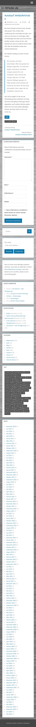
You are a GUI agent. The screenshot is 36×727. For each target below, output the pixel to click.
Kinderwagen (17, 296)
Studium (9, 352)
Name (6, 185)
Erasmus (8, 380)
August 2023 (10, 453)
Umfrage (8, 408)
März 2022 (9, 494)
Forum (20, 382)
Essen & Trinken (10, 382)
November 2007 (11, 682)
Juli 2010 (9, 608)
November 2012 (11, 559)
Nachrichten (23, 390)
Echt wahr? (8, 121)
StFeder (24, 22)
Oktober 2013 (10, 547)
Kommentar (8, 157)
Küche (8, 390)
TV (24, 406)
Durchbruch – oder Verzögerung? (16, 325)
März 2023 (9, 465)
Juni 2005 (9, 711)
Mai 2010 (9, 612)
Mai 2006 (9, 704)
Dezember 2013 (11, 542)
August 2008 (10, 661)
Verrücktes (9, 411)
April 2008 (9, 670)
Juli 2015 (9, 530)
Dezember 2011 (11, 583)
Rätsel (19, 398)
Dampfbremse (10, 323)
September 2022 (11, 479)
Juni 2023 (9, 458)
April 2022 (9, 492)
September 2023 (11, 450)
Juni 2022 (9, 487)
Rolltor (8, 313)
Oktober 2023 (10, 448)
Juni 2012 (9, 569)
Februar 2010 (10, 620)
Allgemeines (10, 340)
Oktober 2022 (10, 477)
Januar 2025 (10, 438)
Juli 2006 (9, 702)
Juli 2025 (9, 429)
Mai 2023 (9, 460)
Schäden (26, 398)
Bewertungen (9, 375)
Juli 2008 (9, 663)
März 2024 (9, 441)
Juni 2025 (9, 431)
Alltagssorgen (18, 372)
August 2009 (10, 632)
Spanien (17, 400)
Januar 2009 (10, 649)
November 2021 (11, 504)
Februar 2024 (10, 443)
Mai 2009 (9, 639)
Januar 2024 (10, 446)
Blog (7, 345)
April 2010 (9, 615)
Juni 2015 (9, 533)
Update (16, 408)
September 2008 (11, 658)
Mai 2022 (9, 489)
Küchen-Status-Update (17, 301)
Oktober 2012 (10, 562)
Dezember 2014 (11, 537)
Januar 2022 (10, 499)
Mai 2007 (9, 692)
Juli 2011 (9, 586)
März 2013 (9, 554)
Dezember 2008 (11, 651)
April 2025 (9, 436)
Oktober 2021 (10, 506)
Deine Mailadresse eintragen (12, 269)
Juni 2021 (9, 516)
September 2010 (11, 605)
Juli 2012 (9, 566)
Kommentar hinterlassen (12, 24)
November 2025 (11, 426)
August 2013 (10, 552)
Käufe (14, 121)
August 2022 (10, 482)
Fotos (27, 382)
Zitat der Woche (11, 360)
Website (6, 201)
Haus (7, 350)
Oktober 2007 (10, 685)
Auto (7, 117)
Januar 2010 (10, 622)
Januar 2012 (10, 581)
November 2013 (11, 545)
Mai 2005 (9, 714)
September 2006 (11, 697)
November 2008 (11, 653)
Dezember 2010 (11, 600)
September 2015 (11, 525)
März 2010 (9, 617)
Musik (14, 390)
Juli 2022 (9, 484)
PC (22, 393)
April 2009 (9, 641)
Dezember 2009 (11, 624)
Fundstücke (9, 385)
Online (17, 393)
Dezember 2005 (11, 707)
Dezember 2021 (11, 501)
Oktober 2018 (10, 521)
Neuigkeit (8, 393)
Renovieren (16, 395)
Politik (8, 395)
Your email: (7, 242)
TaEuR (25, 400)
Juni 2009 (9, 637)
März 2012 (9, 576)
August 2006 (10, 699)
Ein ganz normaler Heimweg (19, 293)
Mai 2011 (9, 591)
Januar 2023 (10, 470)
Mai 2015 (9, 535)
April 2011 (9, 593)
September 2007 (11, 687)
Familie (8, 348)
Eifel (28, 377)
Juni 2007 (9, 690)
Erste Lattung (10, 321)
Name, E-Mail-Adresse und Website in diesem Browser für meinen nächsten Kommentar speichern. (15, 212)
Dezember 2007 (11, 680)
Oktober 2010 (10, 603)
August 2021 (10, 511)
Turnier (18, 406)
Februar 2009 (10, 646)
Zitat (7, 413)
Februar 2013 (10, 557)
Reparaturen (10, 398)
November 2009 (11, 627)
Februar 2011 (10, 598)
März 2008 (9, 673)
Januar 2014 (10, 540)
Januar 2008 (10, 678)
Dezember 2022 (11, 472)
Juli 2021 (9, 513)
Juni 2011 (9, 588)
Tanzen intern (10, 357)
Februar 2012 (10, 579)
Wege (26, 411)
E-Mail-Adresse (9, 193)
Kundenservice (26, 388)
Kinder (16, 388)
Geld (17, 385)
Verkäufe (24, 408)
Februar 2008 (10, 675)
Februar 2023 (10, 467)
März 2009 (9, 644)
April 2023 (9, 463)
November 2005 (11, 709)
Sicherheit (9, 400)
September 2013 (11, 550)
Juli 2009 (9, 634)
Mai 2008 (9, 668)
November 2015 (11, 523)
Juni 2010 (9, 610)
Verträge (19, 411)
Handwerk (25, 385)
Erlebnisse (17, 380)
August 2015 (10, 528)
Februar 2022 (10, 496)
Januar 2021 (10, 518)
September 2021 (11, 508)
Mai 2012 (9, 571)
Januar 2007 (10, 695)
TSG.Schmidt (9, 406)
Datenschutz (10, 377)
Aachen (8, 372)
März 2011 (9, 595)
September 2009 (11, 629)
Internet (8, 388)
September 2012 (11, 564)
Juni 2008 (9, 666)
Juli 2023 (9, 455)
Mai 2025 (9, 434)
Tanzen (8, 355)
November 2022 (11, 475)
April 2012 (9, 574)
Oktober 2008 (10, 656)
